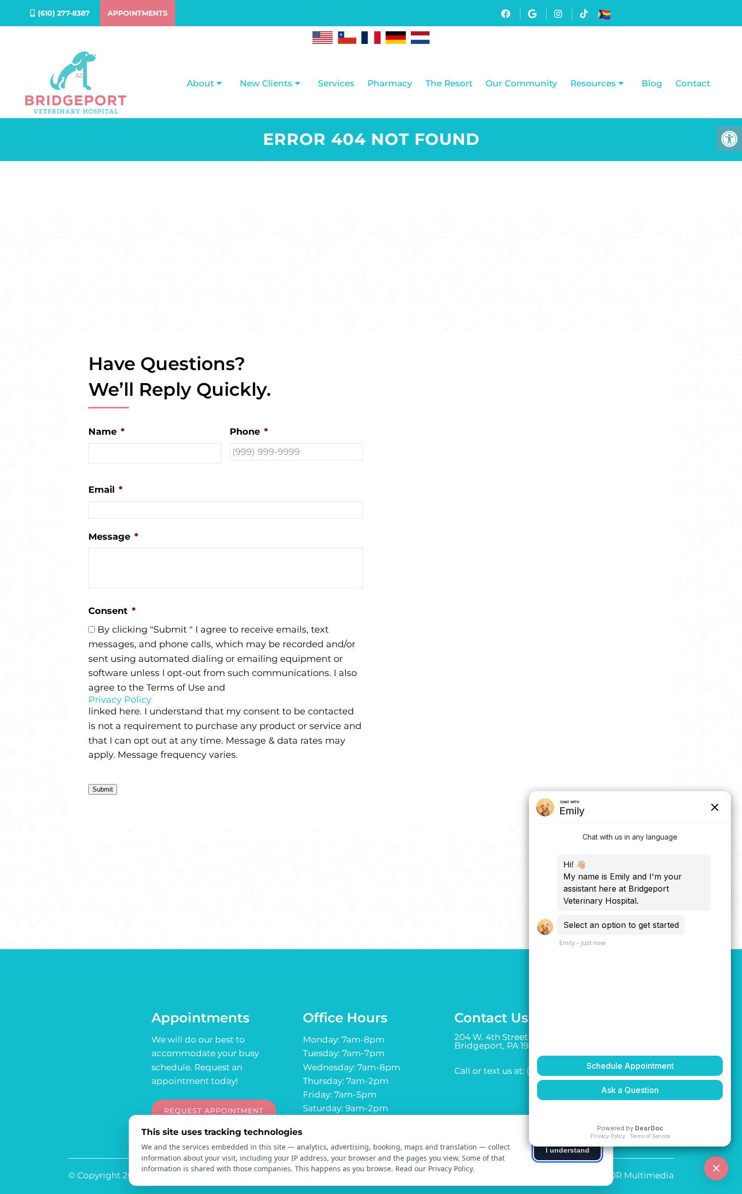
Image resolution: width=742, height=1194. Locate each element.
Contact (692, 83)
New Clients (266, 83)
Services (336, 83)
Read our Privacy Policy (433, 1168)
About (200, 83)
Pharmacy (389, 83)
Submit (102, 789)
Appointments (138, 13)
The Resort (449, 83)
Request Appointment (213, 1110)
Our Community (521, 83)
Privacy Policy (119, 699)
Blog (652, 83)
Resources (593, 83)
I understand (568, 1150)
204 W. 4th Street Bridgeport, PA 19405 (499, 1041)
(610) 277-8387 (64, 13)
